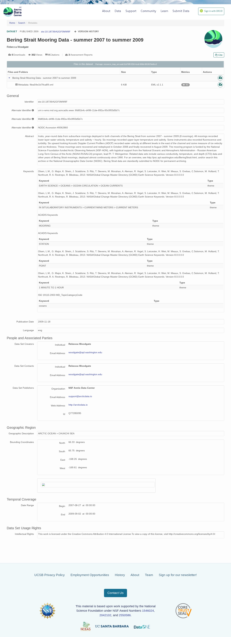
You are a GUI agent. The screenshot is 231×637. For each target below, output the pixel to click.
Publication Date (25, 321)
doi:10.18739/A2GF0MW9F (56, 31)
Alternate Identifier (21, 110)
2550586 (125, 615)
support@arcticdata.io (80, 396)
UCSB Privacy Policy (49, 575)
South (62, 451)
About (135, 575)
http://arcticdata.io (78, 404)
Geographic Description (21, 433)
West (62, 468)
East (62, 459)
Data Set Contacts (24, 366)
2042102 (105, 615)
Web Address (58, 405)
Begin (62, 506)
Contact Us (115, 593)
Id (64, 414)
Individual (60, 344)
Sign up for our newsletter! (178, 575)
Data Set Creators (24, 344)
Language (28, 330)
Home (12, 23)
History (120, 575)
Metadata (32, 23)
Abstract (29, 136)
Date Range (27, 505)
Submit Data (180, 11)
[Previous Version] (75, 31)
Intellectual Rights (24, 534)
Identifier (29, 101)
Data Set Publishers (23, 387)
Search (21, 23)
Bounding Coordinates (22, 442)
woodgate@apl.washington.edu (85, 352)
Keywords (28, 171)
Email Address (57, 353)
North (62, 443)
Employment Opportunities (90, 575)
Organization (58, 388)
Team (149, 575)
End (63, 514)
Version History (88, 31)
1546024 (148, 610)
